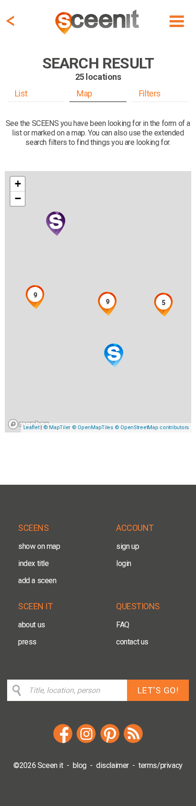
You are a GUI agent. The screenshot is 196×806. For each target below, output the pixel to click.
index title (33, 563)
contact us (132, 641)
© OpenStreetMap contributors (152, 427)
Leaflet (31, 427)
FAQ (122, 624)
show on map (39, 546)
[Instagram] (86, 741)
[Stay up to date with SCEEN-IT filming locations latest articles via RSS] (133, 741)
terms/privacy (160, 765)
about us (31, 624)
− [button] (18, 198)
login (123, 563)
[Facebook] (63, 741)
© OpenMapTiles (92, 427)
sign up (127, 546)
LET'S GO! (158, 690)
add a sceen (37, 580)
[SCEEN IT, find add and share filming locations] (98, 35)
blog (80, 765)
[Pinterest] (110, 741)
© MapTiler (56, 427)
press (27, 641)
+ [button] (18, 184)
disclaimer (112, 765)
